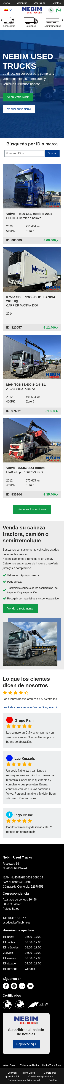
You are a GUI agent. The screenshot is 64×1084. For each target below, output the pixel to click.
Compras (22, 2)
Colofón (52, 1080)
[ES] (8, 9)
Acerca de (40, 2)
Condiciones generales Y (41, 1076)
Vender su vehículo (19, 109)
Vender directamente (20, 608)
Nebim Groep (9, 1065)
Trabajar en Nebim (29, 1065)
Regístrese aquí (26, 1044)
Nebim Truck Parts (51, 1065)
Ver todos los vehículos (32, 509)
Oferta (6, 2)
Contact (57, 2)
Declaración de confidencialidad (24, 1080)
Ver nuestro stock (18, 97)
